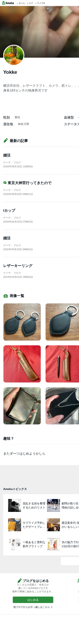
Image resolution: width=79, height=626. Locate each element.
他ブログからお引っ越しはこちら (31, 607)
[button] (33, 600)
